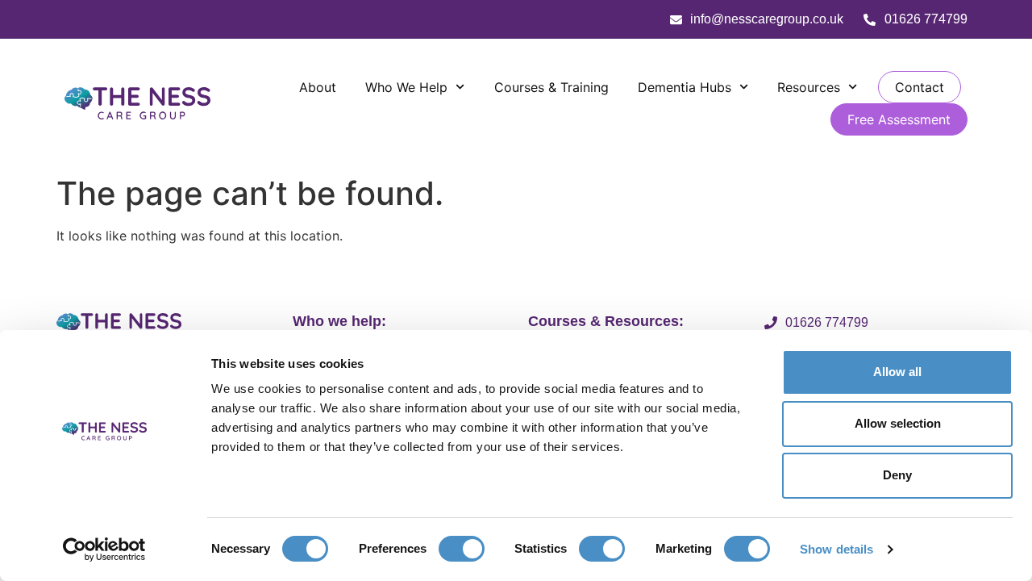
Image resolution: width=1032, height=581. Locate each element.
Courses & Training (551, 87)
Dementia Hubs (684, 87)
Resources (808, 87)
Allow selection (898, 423)
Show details (836, 549)
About (317, 87)
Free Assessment (899, 119)
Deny (897, 475)
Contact (919, 87)
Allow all (897, 371)
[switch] (462, 549)
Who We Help (406, 87)
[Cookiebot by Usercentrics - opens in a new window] (104, 549)
